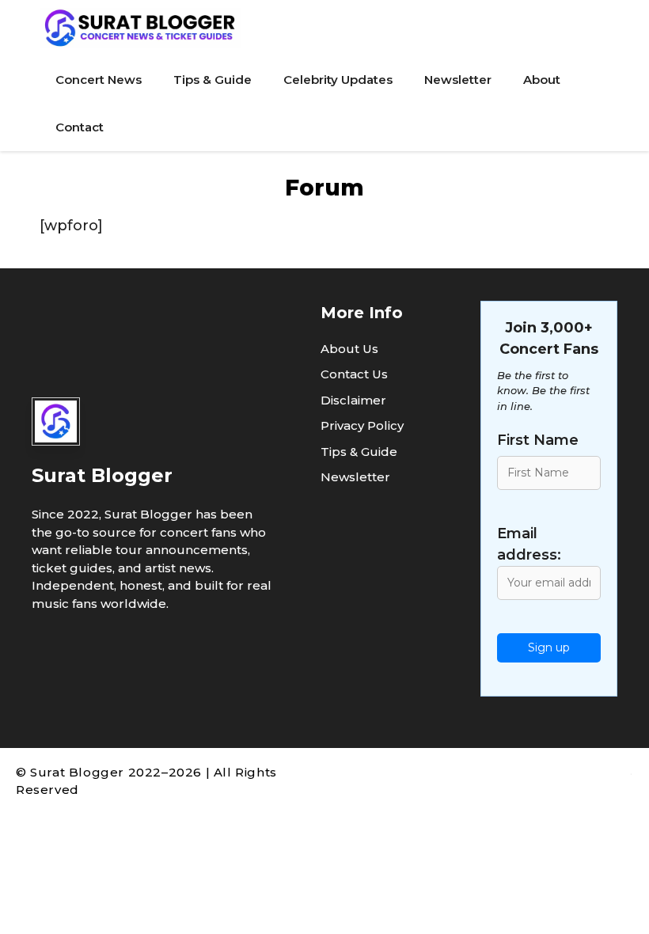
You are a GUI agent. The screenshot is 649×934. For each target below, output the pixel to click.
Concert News (98, 79)
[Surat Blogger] (140, 28)
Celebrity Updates (338, 79)
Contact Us (354, 374)
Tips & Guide (212, 79)
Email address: (529, 544)
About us (349, 348)
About (541, 79)
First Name (538, 440)
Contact (79, 127)
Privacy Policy (362, 425)
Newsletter (457, 79)
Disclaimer (353, 400)
